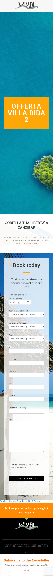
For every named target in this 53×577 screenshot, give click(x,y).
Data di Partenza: (16, 299)
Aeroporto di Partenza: (18, 323)
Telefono (12, 371)
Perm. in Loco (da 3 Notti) (19, 311)
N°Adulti (12, 395)
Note (11, 420)
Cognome (12, 359)
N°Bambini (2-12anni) (17, 408)
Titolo (11, 335)
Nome (11, 347)
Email (11, 383)
